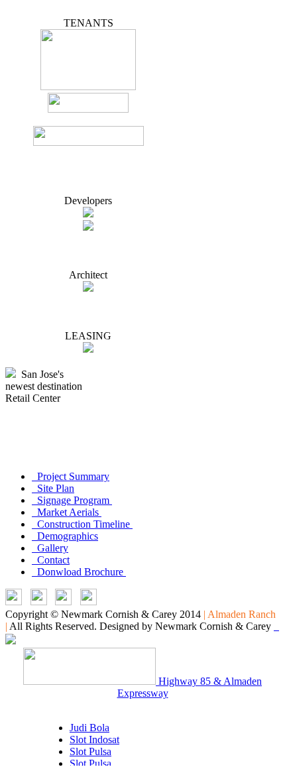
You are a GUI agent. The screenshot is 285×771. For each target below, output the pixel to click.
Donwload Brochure (79, 571)
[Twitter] (38, 601)
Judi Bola (89, 727)
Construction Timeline (82, 524)
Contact (51, 559)
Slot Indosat (94, 739)
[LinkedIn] (13, 601)
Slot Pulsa (90, 751)
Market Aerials (66, 512)
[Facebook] (63, 601)
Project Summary (70, 476)
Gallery (50, 548)
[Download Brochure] (88, 601)
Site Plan (53, 488)
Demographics (65, 536)
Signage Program (72, 500)
